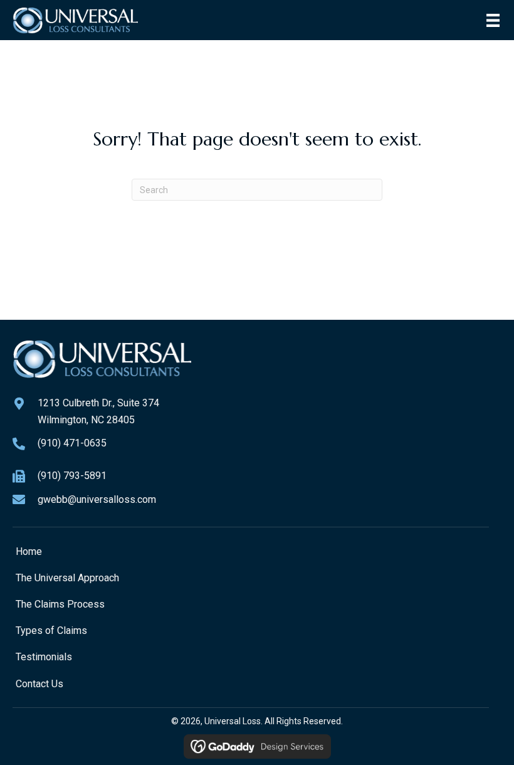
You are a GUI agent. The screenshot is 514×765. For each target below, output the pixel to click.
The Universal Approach (67, 578)
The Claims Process (60, 604)
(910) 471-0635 (72, 443)
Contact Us (39, 684)
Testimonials (44, 657)
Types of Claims (51, 630)
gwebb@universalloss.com (97, 499)
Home (29, 551)
